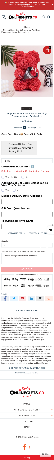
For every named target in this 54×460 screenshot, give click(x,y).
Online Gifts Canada (22, 17)
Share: (4, 294)
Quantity (4, 241)
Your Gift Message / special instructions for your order (23, 251)
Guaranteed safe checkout (27, 275)
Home (27, 27)
